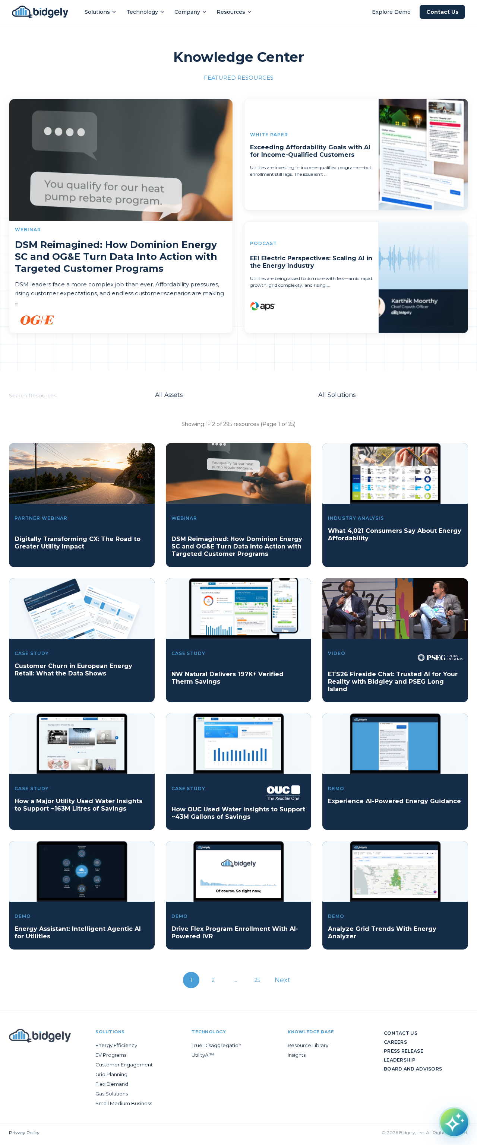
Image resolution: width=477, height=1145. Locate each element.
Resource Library (308, 1045)
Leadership (400, 1060)
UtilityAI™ (203, 1055)
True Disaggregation (216, 1045)
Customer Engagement (124, 1065)
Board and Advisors (413, 1069)
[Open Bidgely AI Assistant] (454, 1122)
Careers (395, 1042)
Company (187, 12)
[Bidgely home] (40, 12)
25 (257, 980)
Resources (231, 12)
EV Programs (110, 1055)
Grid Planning (111, 1074)
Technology (142, 12)
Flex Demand (111, 1084)
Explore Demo (391, 12)
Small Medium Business (123, 1103)
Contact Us (442, 12)
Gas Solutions (111, 1094)
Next (282, 980)
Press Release (403, 1051)
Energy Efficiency (116, 1045)
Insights (297, 1055)
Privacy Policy (24, 1132)
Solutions (97, 12)
